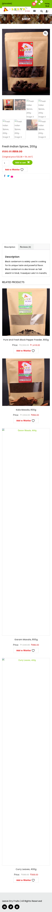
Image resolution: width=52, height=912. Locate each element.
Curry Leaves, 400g (26, 869)
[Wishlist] (34, 3)
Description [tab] (9, 246)
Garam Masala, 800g (26, 639)
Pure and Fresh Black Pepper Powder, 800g (26, 339)
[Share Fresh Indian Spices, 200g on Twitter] (8, 176)
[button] (45, 33)
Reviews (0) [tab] (25, 246)
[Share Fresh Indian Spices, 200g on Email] (12, 176)
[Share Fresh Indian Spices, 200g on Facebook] (5, 176)
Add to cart (20, 162)
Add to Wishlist (12, 169)
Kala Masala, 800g (26, 409)
